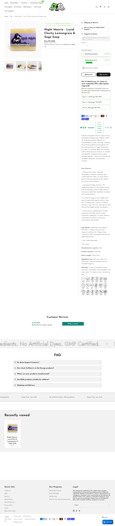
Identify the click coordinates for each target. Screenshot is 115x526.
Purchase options (86, 50)
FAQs (6, 493)
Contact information (30, 519)
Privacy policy (17, 516)
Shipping (46, 42)
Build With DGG (54, 493)
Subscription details (91, 68)
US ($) (106, 517)
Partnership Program (55, 490)
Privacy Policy (8, 505)
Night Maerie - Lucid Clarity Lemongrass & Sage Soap (30, 16)
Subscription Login (10, 511)
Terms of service (18, 519)
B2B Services (53, 496)
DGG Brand (27, 7)
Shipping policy (18, 522)
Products (24, 3)
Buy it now (103, 74)
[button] (97, 7)
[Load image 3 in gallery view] (32, 66)
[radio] (83, 54)
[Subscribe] (109, 505)
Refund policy (27, 516)
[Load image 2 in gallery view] (21, 66)
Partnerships (14, 3)
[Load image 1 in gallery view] (9, 66)
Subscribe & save (91, 61)
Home (6, 16)
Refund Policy (8, 499)
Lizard (6, 508)
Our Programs (9, 11)
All (11, 16)
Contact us (7, 490)
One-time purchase (91, 54)
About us (7, 496)
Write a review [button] (73, 324)
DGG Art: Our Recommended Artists (59, 499)
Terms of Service (9, 502)
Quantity (83, 43)
